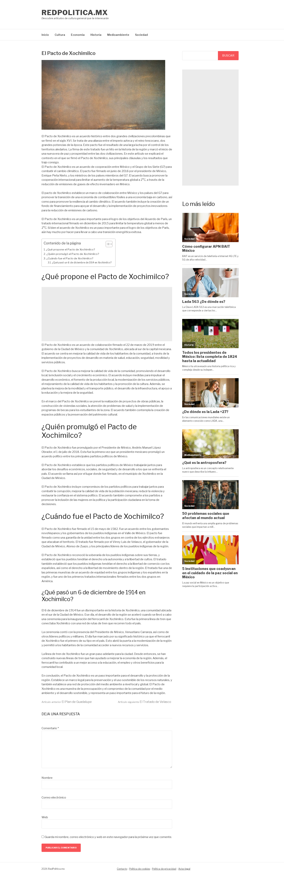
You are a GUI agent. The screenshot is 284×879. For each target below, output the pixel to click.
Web (45, 817)
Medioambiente (118, 34)
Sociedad (141, 34)
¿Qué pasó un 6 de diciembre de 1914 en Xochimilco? (81, 262)
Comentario (50, 728)
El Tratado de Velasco (144, 702)
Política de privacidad (164, 868)
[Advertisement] (107, 314)
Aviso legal (184, 868)
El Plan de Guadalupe (67, 702)
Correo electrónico (54, 797)
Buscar (228, 55)
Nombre (47, 778)
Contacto (122, 868)
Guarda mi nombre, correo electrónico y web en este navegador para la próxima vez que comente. (108, 837)
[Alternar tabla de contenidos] (107, 244)
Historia (95, 34)
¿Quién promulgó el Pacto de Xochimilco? (72, 253)
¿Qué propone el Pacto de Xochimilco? (70, 249)
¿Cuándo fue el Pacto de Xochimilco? (69, 258)
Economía (78, 34)
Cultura (60, 34)
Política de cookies (139, 868)
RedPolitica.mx (75, 12)
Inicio (45, 34)
